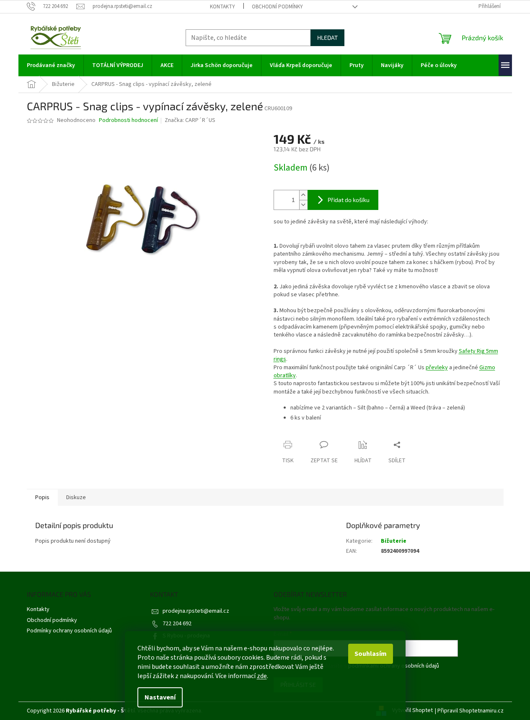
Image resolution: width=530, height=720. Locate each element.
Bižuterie (393, 541)
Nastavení (160, 697)
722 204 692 (177, 623)
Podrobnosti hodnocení (128, 120)
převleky (437, 367)
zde (262, 676)
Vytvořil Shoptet (412, 711)
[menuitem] (50, 65)
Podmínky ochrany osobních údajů (69, 631)
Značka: (190, 120)
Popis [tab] (42, 497)
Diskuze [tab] (76, 497)
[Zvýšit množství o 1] (303, 195)
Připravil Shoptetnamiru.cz (470, 711)
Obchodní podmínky (277, 6)
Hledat (327, 37)
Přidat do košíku (349, 199)
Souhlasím (370, 653)
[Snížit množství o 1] (303, 205)
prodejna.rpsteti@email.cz (196, 611)
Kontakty (222, 6)
